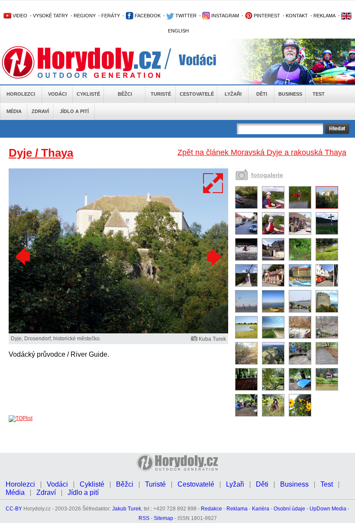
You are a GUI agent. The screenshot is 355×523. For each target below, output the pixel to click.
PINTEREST (266, 15)
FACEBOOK (147, 15)
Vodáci (57, 94)
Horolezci (20, 94)
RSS (144, 518)
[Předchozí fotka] (24, 257)
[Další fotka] (213, 257)
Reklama (237, 509)
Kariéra (260, 509)
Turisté (161, 94)
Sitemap (163, 518)
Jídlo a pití (74, 111)
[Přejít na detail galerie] (118, 332)
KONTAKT (297, 15)
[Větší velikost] (213, 183)
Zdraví (40, 111)
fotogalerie (267, 174)
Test (319, 94)
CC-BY (14, 509)
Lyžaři (233, 94)
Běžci (125, 94)
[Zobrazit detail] (246, 207)
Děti (261, 94)
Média (14, 111)
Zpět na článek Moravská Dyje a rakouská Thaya (262, 152)
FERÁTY (110, 15)
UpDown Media (328, 509)
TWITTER (185, 15)
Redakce (211, 509)
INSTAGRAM (224, 15)
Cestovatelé (197, 94)
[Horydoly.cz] (92, 62)
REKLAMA (324, 15)
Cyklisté (88, 94)
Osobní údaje (289, 509)
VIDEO (19, 15)
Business (290, 94)
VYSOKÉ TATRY (50, 15)
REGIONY (85, 15)
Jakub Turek (126, 509)
